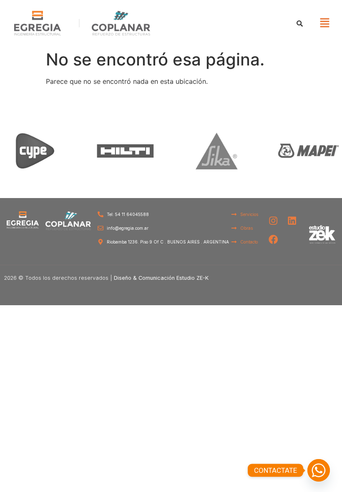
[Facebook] (273, 239)
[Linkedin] (292, 220)
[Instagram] (273, 220)
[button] (324, 23)
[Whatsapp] (318, 470)
